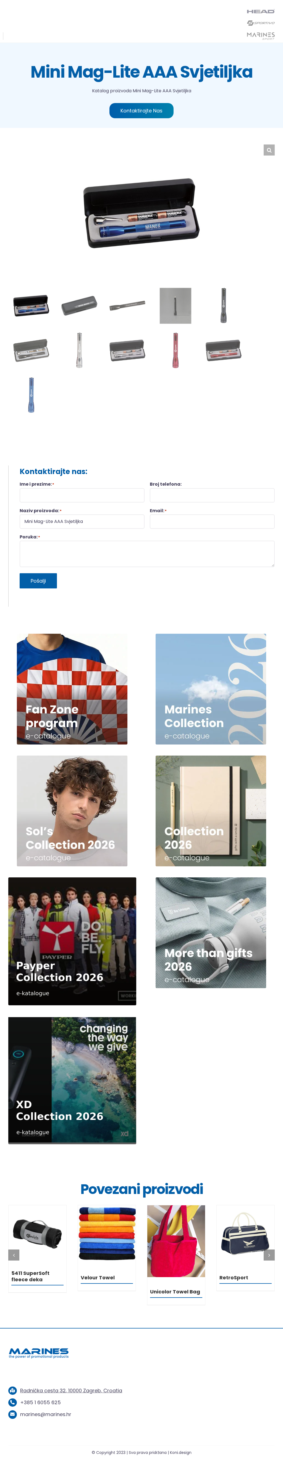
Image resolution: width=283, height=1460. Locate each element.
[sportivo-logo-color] (261, 21)
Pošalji (38, 580)
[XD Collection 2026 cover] (72, 1018)
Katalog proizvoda (112, 91)
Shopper (22, 1277)
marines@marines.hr (45, 1414)
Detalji (37, 1235)
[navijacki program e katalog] (72, 636)
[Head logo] (261, 11)
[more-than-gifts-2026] (211, 879)
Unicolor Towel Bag (244, 1291)
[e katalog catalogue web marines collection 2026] (211, 636)
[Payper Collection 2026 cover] (72, 879)
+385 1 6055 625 (40, 1402)
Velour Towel (167, 1277)
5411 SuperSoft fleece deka (100, 1276)
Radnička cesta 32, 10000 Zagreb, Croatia (71, 1390)
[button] (269, 150)
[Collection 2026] (211, 757)
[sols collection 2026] (72, 757)
